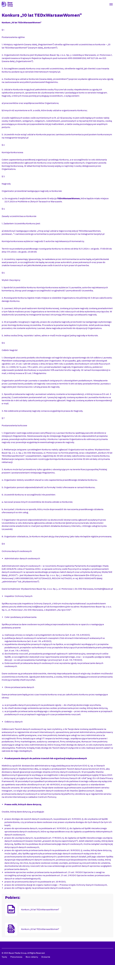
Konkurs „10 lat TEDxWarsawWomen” (40, 909)
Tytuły (4, 957)
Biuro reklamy (32, 957)
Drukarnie (45, 957)
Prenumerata (16, 957)
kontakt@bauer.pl (103, 588)
